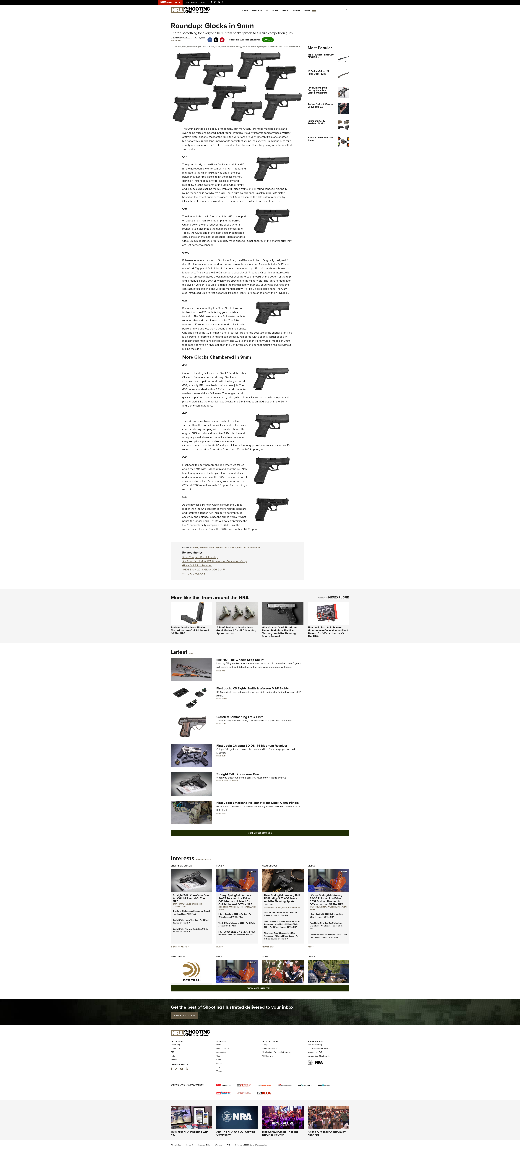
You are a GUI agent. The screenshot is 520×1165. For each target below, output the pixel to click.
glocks (195, 547)
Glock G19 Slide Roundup (197, 565)
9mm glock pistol (206, 547)
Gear (285, 10)
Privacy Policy (176, 1145)
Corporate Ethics (204, 1145)
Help (173, 1056)
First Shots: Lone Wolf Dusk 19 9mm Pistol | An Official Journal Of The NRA (328, 936)
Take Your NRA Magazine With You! (189, 1133)
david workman (254, 547)
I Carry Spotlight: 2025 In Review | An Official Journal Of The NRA (234, 915)
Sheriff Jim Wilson (230, 781)
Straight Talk (179, 904)
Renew (194, 2)
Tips (223, 671)
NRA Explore (267, 1056)
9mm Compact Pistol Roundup (200, 557)
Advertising (175, 1044)
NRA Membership (315, 1044)
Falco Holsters (243, 907)
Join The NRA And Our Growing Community (235, 1133)
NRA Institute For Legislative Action (277, 1052)
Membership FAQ (315, 1052)
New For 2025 (260, 10)
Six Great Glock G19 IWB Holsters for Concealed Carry (214, 561)
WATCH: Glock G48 (193, 574)
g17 (216, 547)
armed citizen (192, 904)
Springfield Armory (227, 907)
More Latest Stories (271, 832)
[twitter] (216, 38)
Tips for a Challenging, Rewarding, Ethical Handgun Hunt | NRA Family (191, 912)
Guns (275, 10)
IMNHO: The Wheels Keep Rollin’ (240, 659)
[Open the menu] (313, 10)
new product (294, 908)
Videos (296, 10)
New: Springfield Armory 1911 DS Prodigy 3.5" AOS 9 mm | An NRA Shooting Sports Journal (282, 899)
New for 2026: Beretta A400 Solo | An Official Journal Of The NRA (280, 914)
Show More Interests (274, 988)
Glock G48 (241, 547)
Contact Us (175, 1048)
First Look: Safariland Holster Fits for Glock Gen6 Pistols (257, 802)
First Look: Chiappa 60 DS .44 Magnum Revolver (251, 745)
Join (187, 2)
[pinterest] (222, 38)
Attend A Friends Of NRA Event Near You (327, 1133)
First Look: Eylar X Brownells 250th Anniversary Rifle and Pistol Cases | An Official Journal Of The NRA (281, 936)
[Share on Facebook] (210, 38)
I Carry (220, 865)
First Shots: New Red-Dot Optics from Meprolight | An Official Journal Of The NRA (327, 926)
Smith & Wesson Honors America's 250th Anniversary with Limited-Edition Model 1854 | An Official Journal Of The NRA (282, 924)
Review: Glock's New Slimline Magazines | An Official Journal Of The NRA (190, 630)
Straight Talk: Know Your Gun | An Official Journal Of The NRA (191, 898)
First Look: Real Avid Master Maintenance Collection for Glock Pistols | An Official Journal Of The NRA (328, 631)
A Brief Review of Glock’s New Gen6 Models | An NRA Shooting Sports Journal (236, 630)
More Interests (202, 860)
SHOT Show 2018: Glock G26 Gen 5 (203, 569)
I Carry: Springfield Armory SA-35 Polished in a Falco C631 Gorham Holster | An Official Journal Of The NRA (235, 899)
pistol (284, 908)
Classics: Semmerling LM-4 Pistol (240, 716)
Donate (202, 2)
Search (174, 1059)
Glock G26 (232, 547)
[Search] (346, 10)
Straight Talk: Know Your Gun (237, 774)
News (245, 10)
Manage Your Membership (319, 1056)
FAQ (172, 1052)
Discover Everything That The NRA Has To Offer (280, 1133)
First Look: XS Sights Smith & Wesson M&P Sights (252, 688)
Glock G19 (222, 547)
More (191, 653)
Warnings (218, 1145)
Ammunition (178, 956)
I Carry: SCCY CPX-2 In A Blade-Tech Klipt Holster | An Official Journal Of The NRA (236, 933)
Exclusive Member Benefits (319, 1048)
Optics (224, 699)
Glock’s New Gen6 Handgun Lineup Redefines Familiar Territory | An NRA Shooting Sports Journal (279, 631)
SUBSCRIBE (184, 1015)
